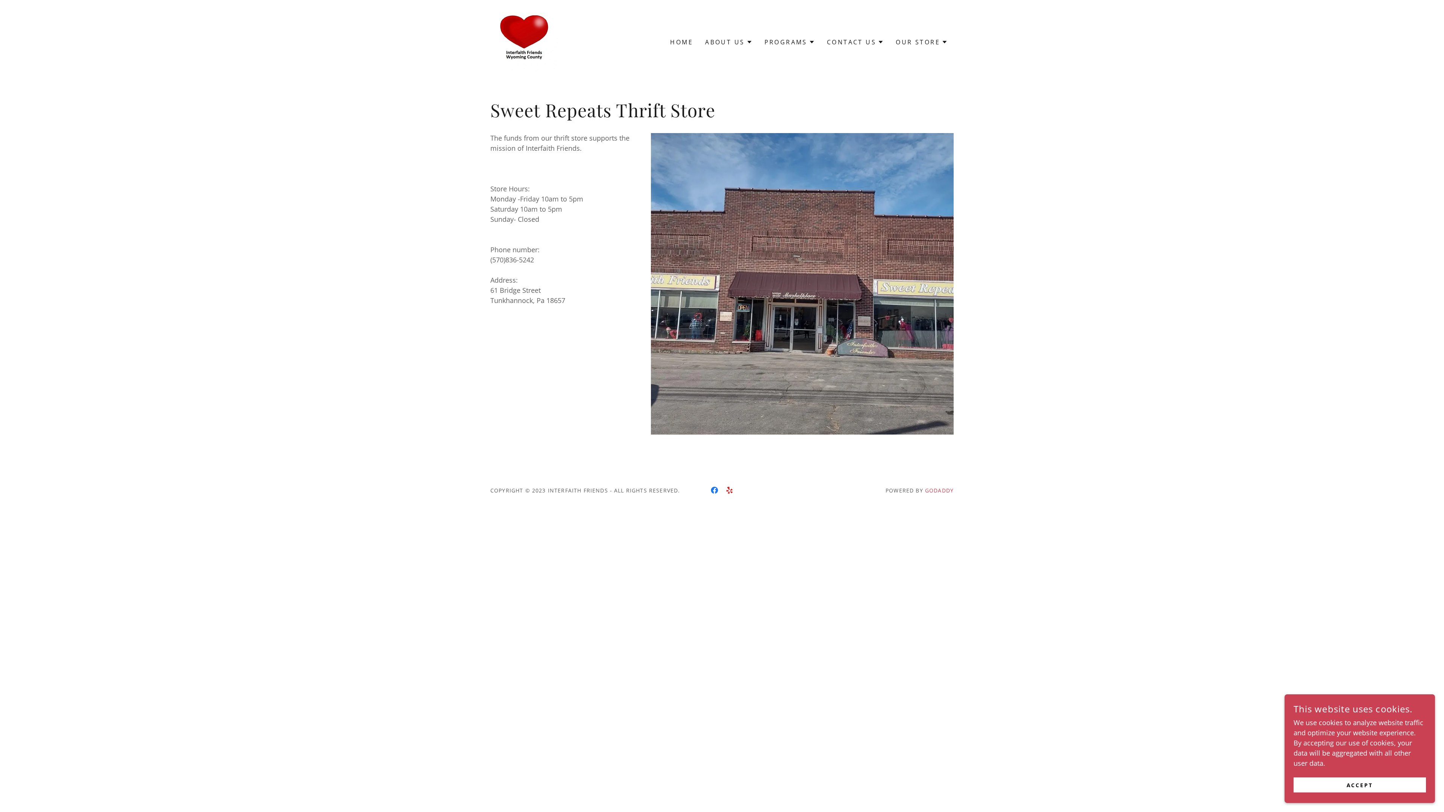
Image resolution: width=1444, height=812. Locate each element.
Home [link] (681, 42)
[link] (526, 41)
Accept (1360, 785)
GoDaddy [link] (939, 490)
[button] (728, 42)
